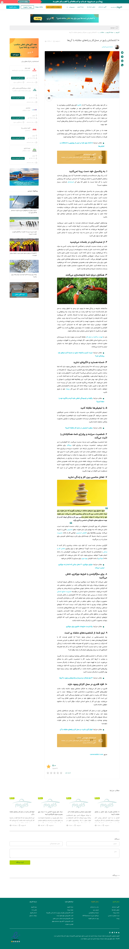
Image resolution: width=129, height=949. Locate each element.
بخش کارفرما (13, 7)
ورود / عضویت (27, 7)
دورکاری (100, 558)
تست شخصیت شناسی (113, 915)
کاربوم (117, 32)
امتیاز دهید (68, 773)
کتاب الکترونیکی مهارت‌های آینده (65, 915)
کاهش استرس (81, 533)
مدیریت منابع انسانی (64, 591)
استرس (69, 529)
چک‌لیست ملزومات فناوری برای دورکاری (79, 626)
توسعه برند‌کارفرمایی (94, 913)
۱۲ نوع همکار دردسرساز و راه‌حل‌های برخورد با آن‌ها (76, 678)
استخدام (71, 182)
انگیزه (79, 105)
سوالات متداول (33, 915)
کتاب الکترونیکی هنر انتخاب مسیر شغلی (63, 918)
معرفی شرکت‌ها (91, 7)
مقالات (102, 32)
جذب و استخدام (94, 907)
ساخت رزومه (116, 913)
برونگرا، (69, 445)
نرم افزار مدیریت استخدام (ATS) (91, 915)
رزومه (68, 389)
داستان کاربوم (33, 913)
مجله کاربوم (80, 7)
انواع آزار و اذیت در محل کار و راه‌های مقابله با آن (76, 729)
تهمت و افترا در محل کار (94, 337)
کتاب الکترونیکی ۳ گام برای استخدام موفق (62, 921)
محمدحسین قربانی (107, 47)
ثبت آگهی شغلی (19, 294)
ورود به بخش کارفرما (93, 918)
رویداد (117, 918)
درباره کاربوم (34, 907)
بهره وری (84, 558)
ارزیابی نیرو (96, 910)
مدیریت (59, 533)
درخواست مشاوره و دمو (54, 7)
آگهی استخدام (102, 7)
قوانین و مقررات (69, 924)
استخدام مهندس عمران (86, 737)
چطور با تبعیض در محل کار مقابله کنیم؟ (79, 428)
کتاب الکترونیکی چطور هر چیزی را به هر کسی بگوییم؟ (59, 913)
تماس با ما (34, 910)
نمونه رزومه (70, 910)
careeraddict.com (96, 754)
